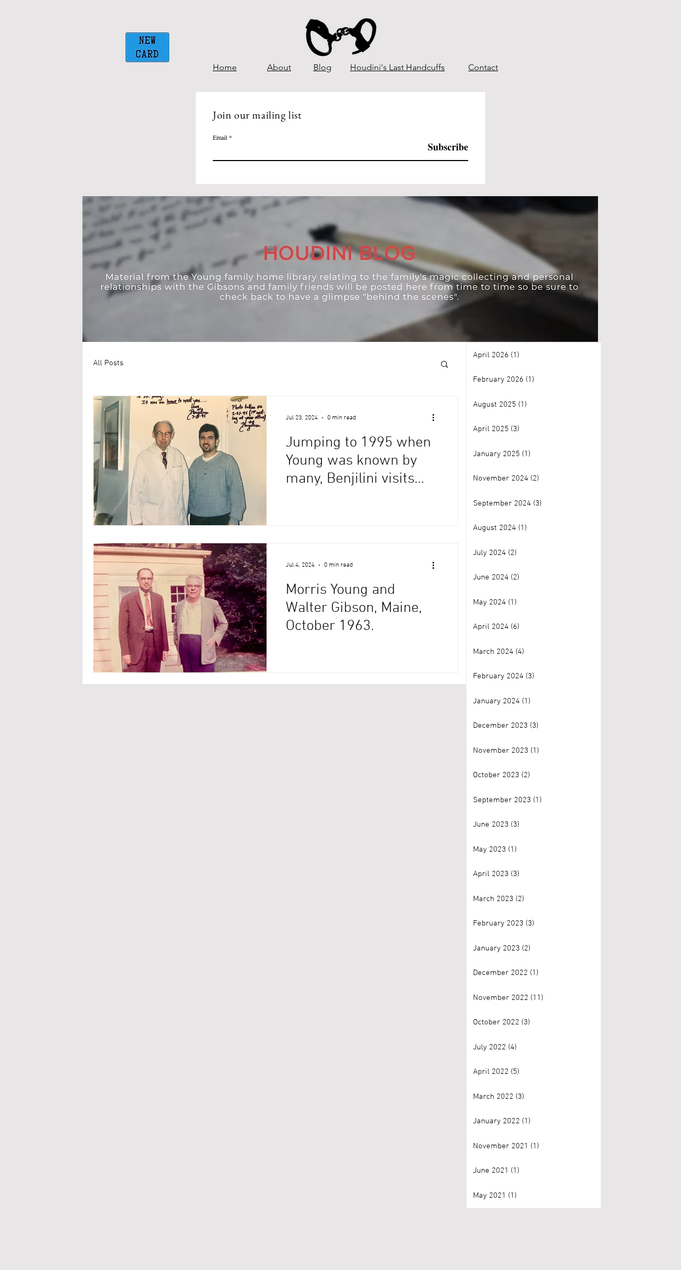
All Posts (108, 363)
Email (220, 137)
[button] (444, 365)
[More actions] (436, 417)
